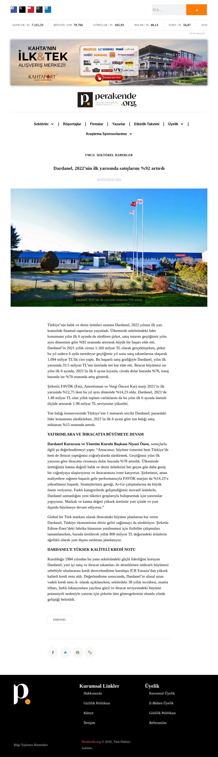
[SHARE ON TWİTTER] (65, 652)
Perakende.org (91, 741)
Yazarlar (118, 124)
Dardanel (59, 619)
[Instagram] (39, 9)
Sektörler (41, 124)
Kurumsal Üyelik (162, 693)
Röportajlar (72, 124)
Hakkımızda (93, 693)
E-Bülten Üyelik (161, 703)
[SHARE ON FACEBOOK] (52, 652)
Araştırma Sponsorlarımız (106, 134)
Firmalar (96, 124)
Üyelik (173, 124)
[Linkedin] (48, 9)
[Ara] (196, 9)
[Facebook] (14, 9)
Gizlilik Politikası (97, 703)
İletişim (89, 723)
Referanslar (158, 723)
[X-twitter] (22, 9)
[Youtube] (31, 9)
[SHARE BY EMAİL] (77, 652)
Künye (89, 713)
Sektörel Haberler (115, 155)
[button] (90, 652)
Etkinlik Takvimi (146, 124)
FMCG (90, 155)
